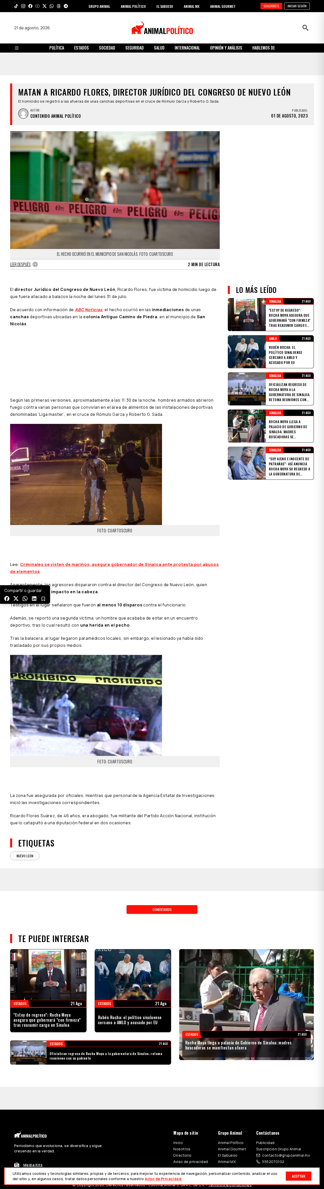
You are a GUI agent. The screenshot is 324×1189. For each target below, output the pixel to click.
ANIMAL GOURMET (223, 6)
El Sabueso (227, 1155)
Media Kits (33, 1164)
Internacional (187, 48)
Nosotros (181, 1149)
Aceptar (298, 1176)
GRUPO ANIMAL (99, 6)
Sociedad (107, 48)
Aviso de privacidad (190, 1161)
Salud (159, 48)
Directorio (182, 1155)
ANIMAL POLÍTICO (133, 6)
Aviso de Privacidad (163, 1178)
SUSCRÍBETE (271, 6)
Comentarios (162, 909)
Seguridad (134, 48)
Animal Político (231, 1142)
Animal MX (227, 1161)
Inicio (178, 1142)
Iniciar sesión (297, 6)
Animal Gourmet (232, 1149)
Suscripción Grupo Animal (278, 1149)
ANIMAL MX (191, 6)
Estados (81, 48)
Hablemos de (263, 48)
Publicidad (265, 1142)
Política (56, 48)
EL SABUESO (164, 6)
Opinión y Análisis (226, 48)
